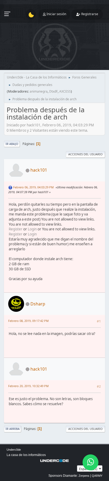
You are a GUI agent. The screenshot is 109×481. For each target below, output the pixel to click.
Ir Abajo (12, 144)
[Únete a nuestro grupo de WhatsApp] (90, 462)
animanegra (39, 91)
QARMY (97, 475)
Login (32, 229)
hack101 (38, 170)
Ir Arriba (13, 429)
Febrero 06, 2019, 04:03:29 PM (33, 187)
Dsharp (37, 304)
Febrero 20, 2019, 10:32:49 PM (28, 386)
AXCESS (65, 91)
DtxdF (53, 91)
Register (15, 229)
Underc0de (14, 449)
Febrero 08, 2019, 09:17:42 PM (28, 321)
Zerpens (84, 475)
